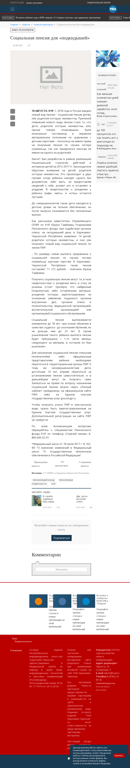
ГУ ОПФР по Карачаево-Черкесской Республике (66, 473)
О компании (16, 650)
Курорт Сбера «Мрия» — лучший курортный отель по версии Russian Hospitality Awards (108, 177)
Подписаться (61, 538)
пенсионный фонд (43, 480)
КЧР (53, 484)
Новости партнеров (23, 30)
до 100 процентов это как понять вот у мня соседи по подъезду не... (107, 137)
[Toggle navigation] (12, 9)
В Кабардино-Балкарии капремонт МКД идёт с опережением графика (108, 148)
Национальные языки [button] (99, 2)
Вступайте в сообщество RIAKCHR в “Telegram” (102, 599)
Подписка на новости (23, 641)
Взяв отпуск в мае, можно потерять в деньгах (108, 116)
